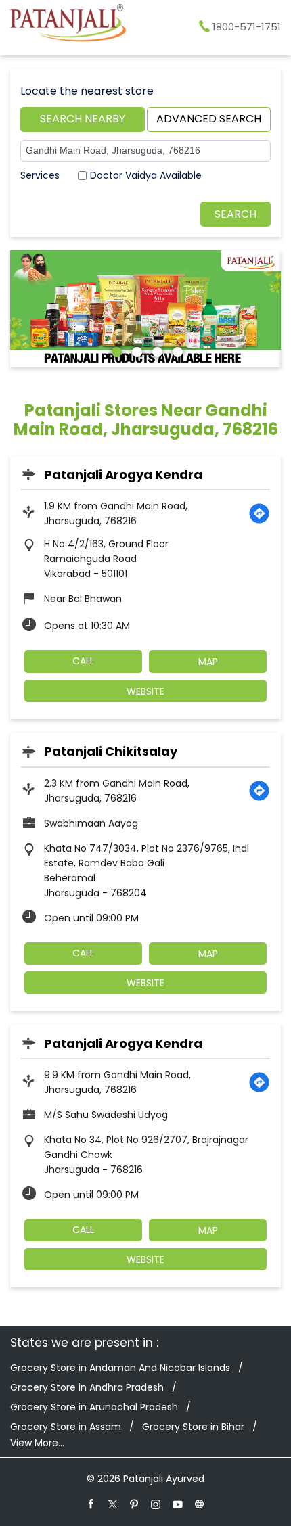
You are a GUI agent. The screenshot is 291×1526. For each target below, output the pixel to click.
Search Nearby (82, 118)
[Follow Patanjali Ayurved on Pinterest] (134, 1503)
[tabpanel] (145, 309)
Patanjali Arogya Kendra (123, 474)
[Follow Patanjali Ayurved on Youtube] (178, 1503)
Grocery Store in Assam (65, 1426)
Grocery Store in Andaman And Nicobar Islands (120, 1367)
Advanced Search (208, 118)
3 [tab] (155, 350)
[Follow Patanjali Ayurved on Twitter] (113, 1503)
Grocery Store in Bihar (193, 1426)
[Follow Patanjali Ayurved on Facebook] (91, 1503)
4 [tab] (176, 350)
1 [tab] (115, 350)
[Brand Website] (199, 1503)
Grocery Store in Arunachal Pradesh (94, 1407)
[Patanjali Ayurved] (68, 25)
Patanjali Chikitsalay (110, 751)
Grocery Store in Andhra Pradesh (87, 1387)
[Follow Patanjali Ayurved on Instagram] (156, 1503)
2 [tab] (135, 350)
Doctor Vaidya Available (146, 175)
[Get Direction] (259, 513)
